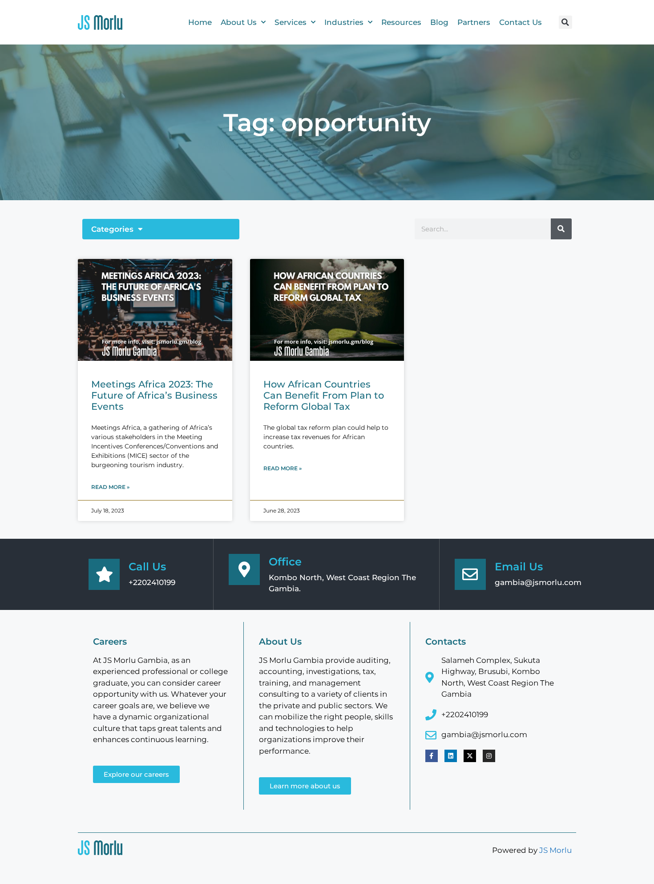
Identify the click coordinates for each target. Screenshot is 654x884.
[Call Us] (104, 574)
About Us (239, 22)
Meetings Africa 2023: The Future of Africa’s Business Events (154, 395)
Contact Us (520, 22)
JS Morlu (555, 850)
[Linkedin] (450, 756)
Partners (473, 22)
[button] (565, 22)
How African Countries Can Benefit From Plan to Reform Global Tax (323, 395)
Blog (439, 22)
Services (291, 22)
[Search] (561, 228)
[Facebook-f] (431, 756)
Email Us (519, 566)
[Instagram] (489, 756)
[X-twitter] (470, 756)
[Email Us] (470, 574)
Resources (401, 22)
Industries (343, 22)
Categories (112, 229)
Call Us (147, 566)
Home (200, 22)
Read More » (110, 487)
